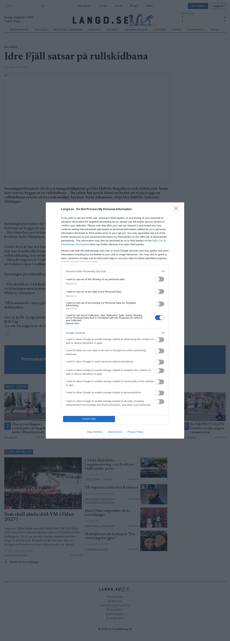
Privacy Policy (135, 431)
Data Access (115, 431)
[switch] (159, 279)
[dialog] (115, 320)
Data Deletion (94, 431)
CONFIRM (89, 419)
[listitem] (115, 271)
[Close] (177, 209)
